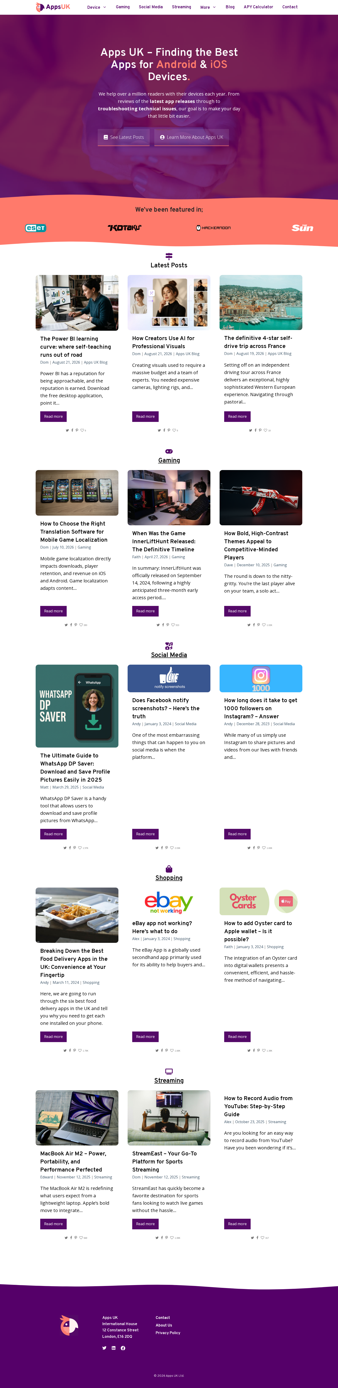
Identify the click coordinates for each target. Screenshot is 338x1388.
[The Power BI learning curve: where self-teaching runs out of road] (77, 327)
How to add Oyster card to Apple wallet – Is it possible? (258, 932)
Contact (290, 7)
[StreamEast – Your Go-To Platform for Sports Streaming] (169, 1142)
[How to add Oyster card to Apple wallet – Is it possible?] (261, 911)
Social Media (151, 7)
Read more (53, 416)
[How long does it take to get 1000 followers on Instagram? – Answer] (261, 688)
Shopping (91, 982)
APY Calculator (258, 7)
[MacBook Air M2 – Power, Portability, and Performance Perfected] (77, 1142)
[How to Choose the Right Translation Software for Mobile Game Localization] (77, 512)
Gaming (123, 7)
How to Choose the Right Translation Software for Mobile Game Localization (74, 532)
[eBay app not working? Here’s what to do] (169, 911)
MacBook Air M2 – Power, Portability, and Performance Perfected (73, 1162)
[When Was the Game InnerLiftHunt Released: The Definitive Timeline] (169, 521)
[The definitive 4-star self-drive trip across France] (261, 326)
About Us (164, 1325)
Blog (230, 7)
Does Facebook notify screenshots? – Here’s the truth (166, 709)
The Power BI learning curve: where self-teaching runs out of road (75, 347)
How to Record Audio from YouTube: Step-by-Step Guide (258, 1107)
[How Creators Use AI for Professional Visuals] (169, 326)
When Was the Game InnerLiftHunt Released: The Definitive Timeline (163, 542)
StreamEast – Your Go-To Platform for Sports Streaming (164, 1162)
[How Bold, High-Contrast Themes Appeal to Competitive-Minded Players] (261, 521)
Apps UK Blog (96, 362)
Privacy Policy (168, 1333)
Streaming (181, 7)
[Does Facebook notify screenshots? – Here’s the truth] (169, 688)
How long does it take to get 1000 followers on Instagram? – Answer (260, 709)
